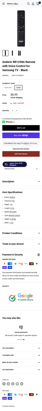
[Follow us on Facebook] (4, 383)
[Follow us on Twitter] (8, 383)
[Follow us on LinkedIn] (21, 383)
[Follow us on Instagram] (12, 383)
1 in (11, 204)
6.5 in (12, 208)
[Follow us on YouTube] (17, 383)
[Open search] (28, 3)
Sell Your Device (21, 154)
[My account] (33, 3)
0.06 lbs (13, 219)
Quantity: (5, 110)
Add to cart (21, 128)
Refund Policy (10, 169)
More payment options (21, 149)
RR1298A (13, 212)
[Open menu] (3, 4)
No (13, 201)
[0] (37, 3)
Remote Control (14, 215)
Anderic (5, 75)
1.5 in (11, 223)
